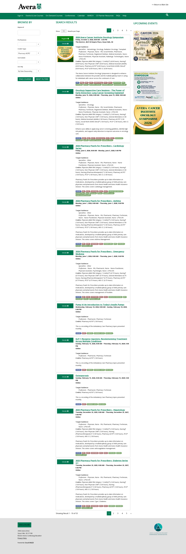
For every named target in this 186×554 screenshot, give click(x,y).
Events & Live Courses (34, 15)
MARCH (90, 15)
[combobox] (27, 44)
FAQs (118, 15)
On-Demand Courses (54, 15)
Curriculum (21, 58)
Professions (22, 40)
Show (58, 31)
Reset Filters (42, 79)
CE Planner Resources (105, 15)
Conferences (70, 15)
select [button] (38, 44)
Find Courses (25, 79)
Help (124, 15)
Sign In (20, 15)
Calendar (81, 15)
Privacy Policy (22, 538)
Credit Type (22, 49)
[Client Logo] (30, 10)
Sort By (20, 67)
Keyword (21, 27)
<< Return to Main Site (160, 4)
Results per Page (74, 31)
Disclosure (24, 525)
